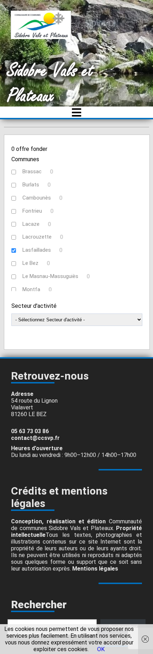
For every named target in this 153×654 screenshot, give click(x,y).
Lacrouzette (37, 237)
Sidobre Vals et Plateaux (50, 83)
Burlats (30, 184)
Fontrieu (32, 211)
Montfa (31, 289)
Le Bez (30, 263)
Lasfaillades (36, 250)
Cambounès (36, 198)
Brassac (32, 171)
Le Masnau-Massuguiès (50, 276)
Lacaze (30, 224)
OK (101, 649)
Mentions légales (95, 568)
